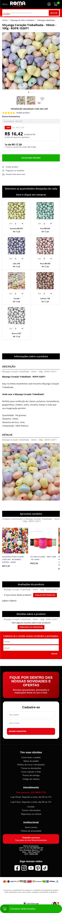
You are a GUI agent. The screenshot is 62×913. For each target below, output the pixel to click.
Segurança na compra (31, 814)
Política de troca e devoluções (31, 764)
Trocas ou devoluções (31, 768)
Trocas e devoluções (31, 810)
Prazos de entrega (31, 775)
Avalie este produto (45, 595)
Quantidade (16, 223)
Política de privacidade (31, 831)
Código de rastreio (31, 779)
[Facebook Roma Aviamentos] (17, 868)
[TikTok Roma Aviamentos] (45, 868)
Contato (31, 807)
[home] (17, 4)
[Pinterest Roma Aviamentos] (38, 868)
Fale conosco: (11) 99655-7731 (31, 792)
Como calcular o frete (31, 772)
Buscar (53, 13)
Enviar (54, 654)
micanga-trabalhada (46, 20)
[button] (28, 92)
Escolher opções (31, 157)
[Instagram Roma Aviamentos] (24, 868)
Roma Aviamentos (11, 116)
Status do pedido (31, 761)
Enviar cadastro (17, 731)
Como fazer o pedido (31, 757)
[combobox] (31, 12)
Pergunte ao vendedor (31, 627)
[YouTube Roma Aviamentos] (31, 868)
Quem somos (31, 827)
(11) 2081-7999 (4, 20)
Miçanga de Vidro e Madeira (22, 20)
